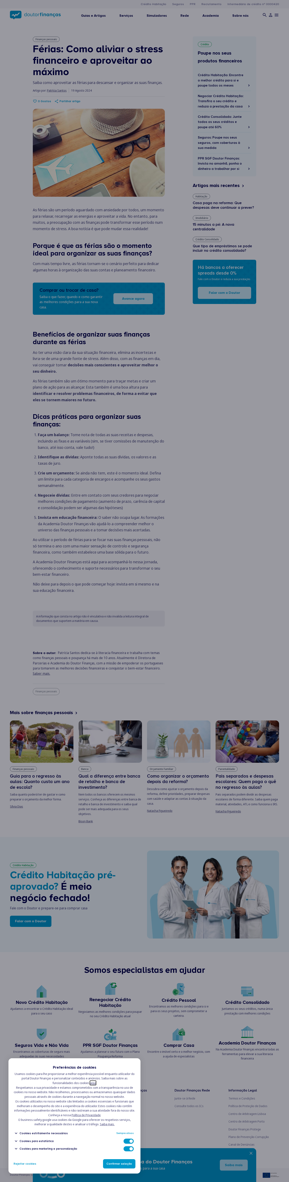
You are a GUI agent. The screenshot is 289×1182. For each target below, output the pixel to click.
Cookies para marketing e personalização (48, 1148)
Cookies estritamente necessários (43, 1133)
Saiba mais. (107, 1124)
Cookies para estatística (36, 1141)
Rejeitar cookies (25, 1164)
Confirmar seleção (119, 1164)
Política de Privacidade (86, 1115)
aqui (93, 1083)
